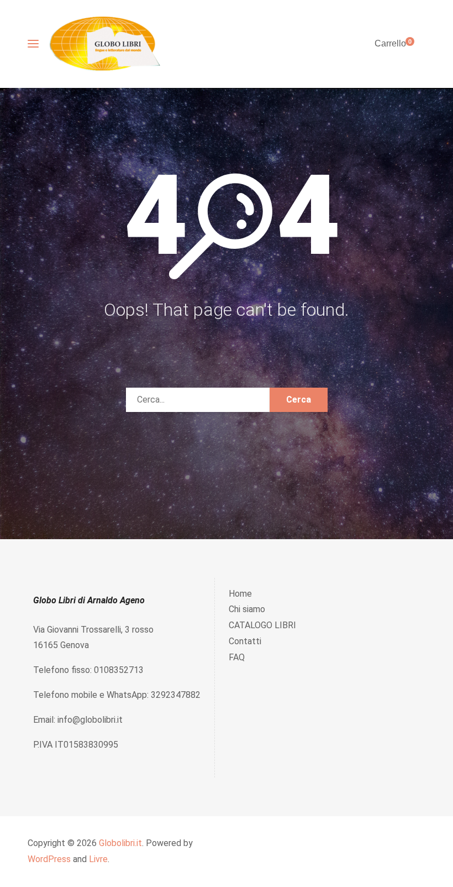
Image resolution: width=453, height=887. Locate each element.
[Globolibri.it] (105, 44)
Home (240, 593)
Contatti (245, 641)
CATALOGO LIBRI (262, 625)
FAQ (237, 657)
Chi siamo (247, 609)
